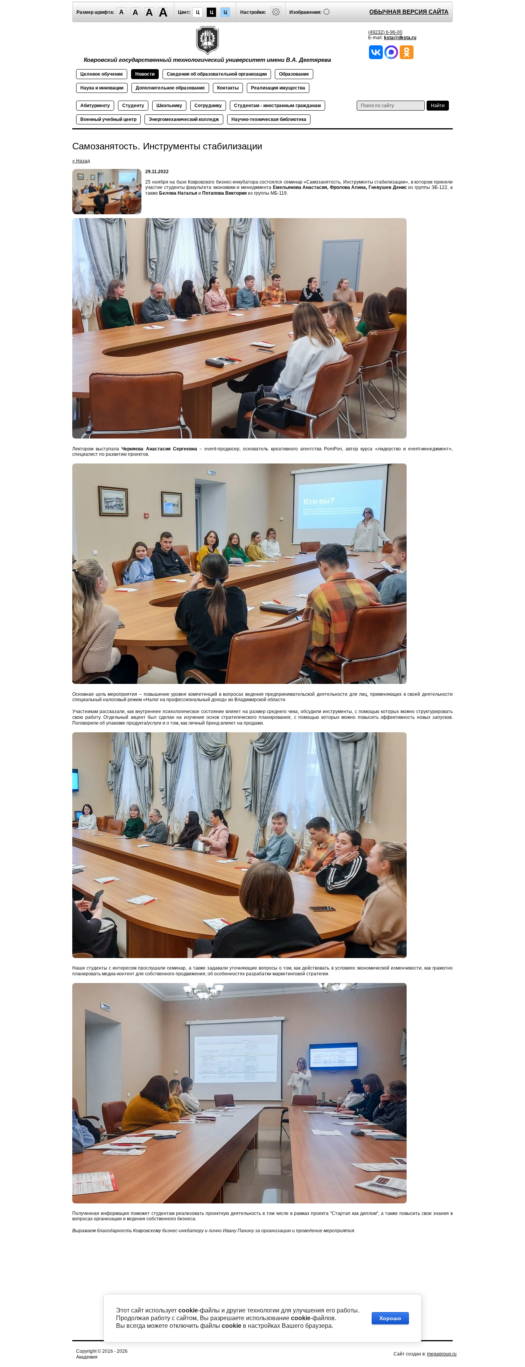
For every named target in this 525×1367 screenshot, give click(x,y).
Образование (294, 74)
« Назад (81, 161)
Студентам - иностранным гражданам (277, 105)
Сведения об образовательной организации (217, 74)
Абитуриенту (95, 105)
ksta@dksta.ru (400, 37)
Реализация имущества (278, 88)
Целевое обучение (101, 74)
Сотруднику (208, 105)
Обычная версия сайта (409, 11)
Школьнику (169, 105)
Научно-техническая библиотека (268, 119)
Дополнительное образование (170, 88)
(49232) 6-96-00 (385, 32)
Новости (145, 74)
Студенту (133, 105)
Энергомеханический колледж (184, 119)
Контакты (228, 88)
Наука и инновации (101, 88)
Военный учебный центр (108, 119)
